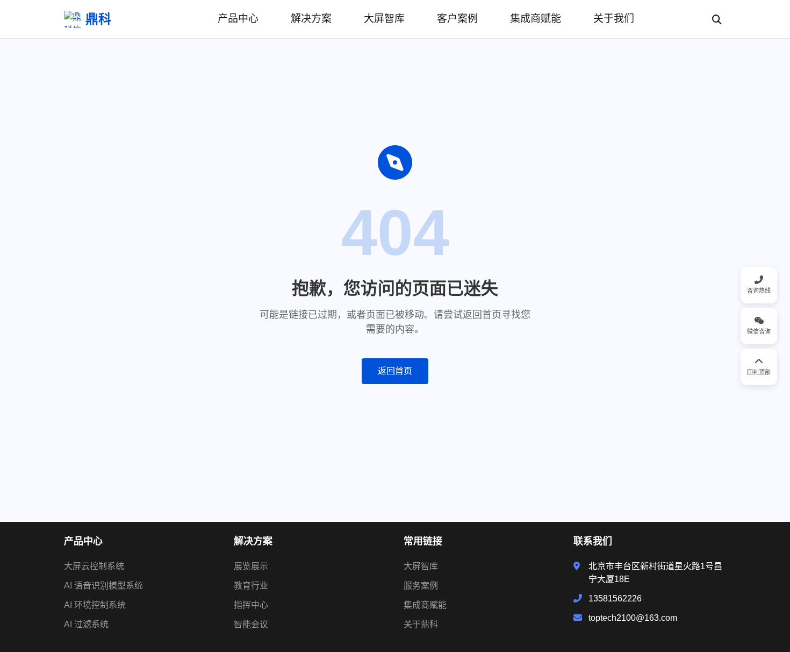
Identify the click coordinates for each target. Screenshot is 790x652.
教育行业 (251, 585)
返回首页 (395, 370)
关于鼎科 (421, 624)
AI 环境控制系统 (95, 605)
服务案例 (421, 585)
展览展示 (251, 566)
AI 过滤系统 (86, 624)
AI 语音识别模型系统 (103, 585)
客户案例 (457, 18)
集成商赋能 (535, 18)
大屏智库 (384, 18)
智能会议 (251, 624)
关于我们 (613, 18)
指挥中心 (251, 605)
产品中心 (238, 18)
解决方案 (311, 18)
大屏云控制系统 (94, 566)
